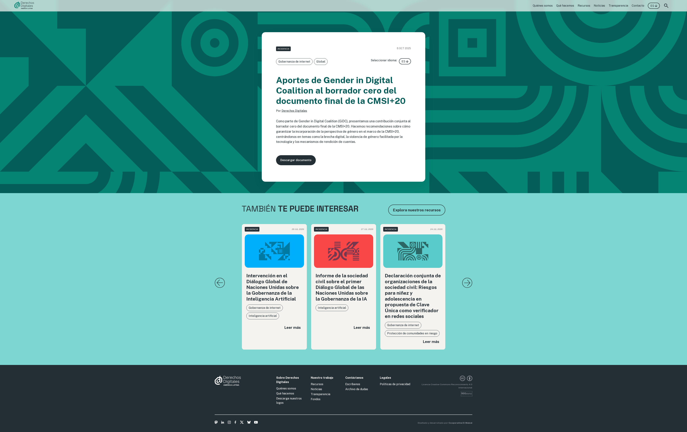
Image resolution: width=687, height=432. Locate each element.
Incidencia (283, 49)
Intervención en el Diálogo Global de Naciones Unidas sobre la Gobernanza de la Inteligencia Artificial (272, 287)
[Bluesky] (249, 423)
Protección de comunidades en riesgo (412, 333)
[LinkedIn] (222, 423)
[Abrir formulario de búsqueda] (666, 6)
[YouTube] (256, 423)
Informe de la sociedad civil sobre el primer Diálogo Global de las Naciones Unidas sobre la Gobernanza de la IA (342, 287)
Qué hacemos (565, 5)
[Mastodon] (216, 423)
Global (320, 61)
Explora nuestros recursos (417, 210)
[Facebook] (235, 423)
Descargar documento (295, 160)
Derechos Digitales (294, 110)
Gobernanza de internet (294, 61)
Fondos (315, 399)
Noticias (599, 5)
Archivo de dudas (356, 389)
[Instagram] (229, 423)
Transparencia (618, 5)
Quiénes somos (543, 5)
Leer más (292, 327)
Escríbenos (352, 384)
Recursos (584, 5)
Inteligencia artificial (263, 316)
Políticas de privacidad (395, 384)
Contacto (638, 5)
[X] (242, 423)
